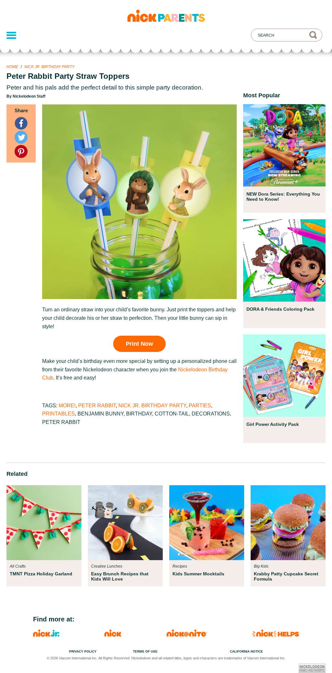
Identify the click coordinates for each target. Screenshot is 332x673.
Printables (58, 413)
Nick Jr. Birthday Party (49, 67)
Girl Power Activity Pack (272, 424)
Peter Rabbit (97, 405)
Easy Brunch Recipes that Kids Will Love (119, 576)
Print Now (139, 344)
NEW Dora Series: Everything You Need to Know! (283, 196)
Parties (200, 405)
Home (12, 67)
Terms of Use (145, 651)
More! (67, 405)
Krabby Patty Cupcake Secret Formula (286, 576)
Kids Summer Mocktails (198, 573)
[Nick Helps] (275, 635)
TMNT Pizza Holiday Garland (41, 573)
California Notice (246, 651)
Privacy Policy (83, 651)
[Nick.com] (112, 635)
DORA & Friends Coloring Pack (280, 309)
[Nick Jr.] (46, 635)
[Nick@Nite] (187, 635)
